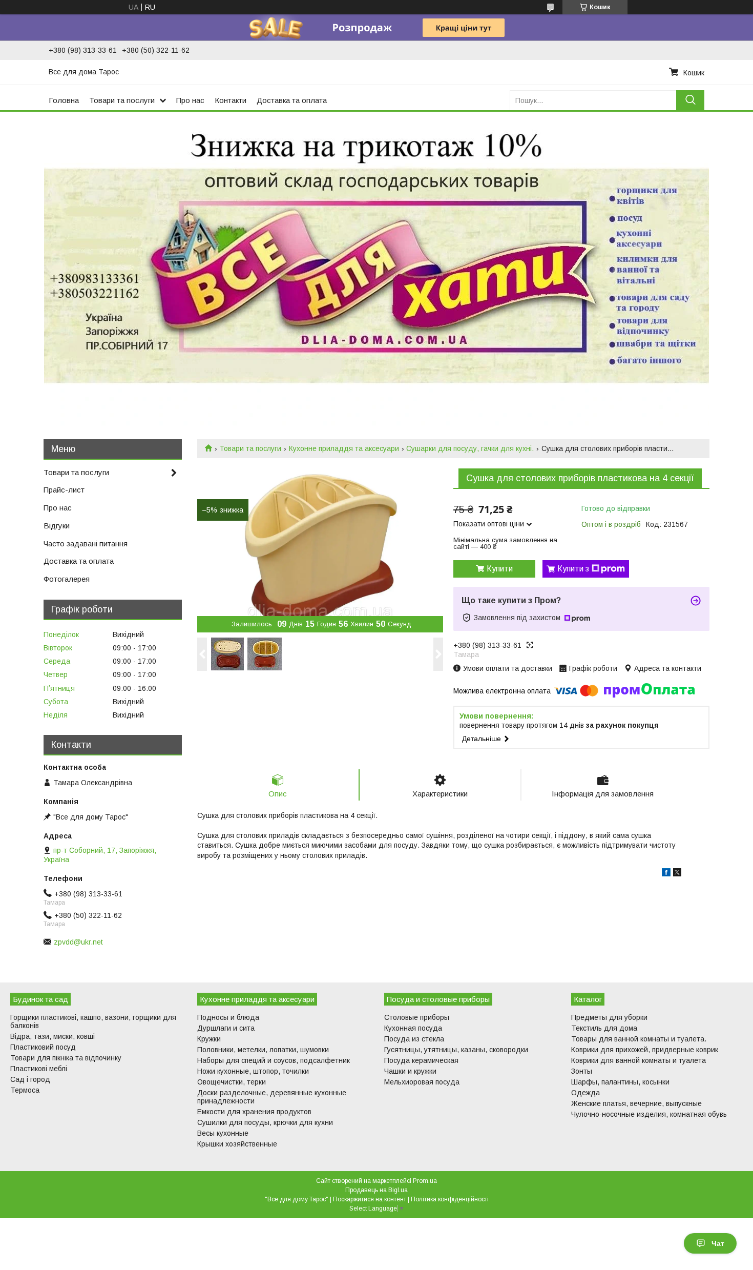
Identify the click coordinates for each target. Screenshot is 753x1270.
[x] (677, 874)
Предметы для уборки (609, 1017)
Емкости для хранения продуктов (254, 1112)
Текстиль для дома (604, 1028)
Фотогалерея (67, 579)
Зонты (581, 1071)
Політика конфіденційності (450, 1199)
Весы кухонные (222, 1133)
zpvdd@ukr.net (78, 942)
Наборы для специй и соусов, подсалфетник (273, 1060)
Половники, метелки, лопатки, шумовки (263, 1050)
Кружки (209, 1039)
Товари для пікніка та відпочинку (65, 1058)
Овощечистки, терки (231, 1082)
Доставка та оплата (292, 100)
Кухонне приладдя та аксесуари (344, 448)
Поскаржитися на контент (369, 1199)
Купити (500, 568)
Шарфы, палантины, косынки (620, 1082)
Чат (718, 1243)
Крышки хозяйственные (237, 1144)
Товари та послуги (122, 100)
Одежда (585, 1093)
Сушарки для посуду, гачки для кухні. (470, 448)
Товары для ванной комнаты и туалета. (638, 1039)
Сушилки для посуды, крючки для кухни (265, 1122)
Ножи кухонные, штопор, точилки (253, 1071)
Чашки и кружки (410, 1071)
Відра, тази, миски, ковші (52, 1036)
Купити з (573, 568)
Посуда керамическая (421, 1060)
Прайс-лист (64, 489)
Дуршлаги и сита (226, 1028)
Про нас (190, 100)
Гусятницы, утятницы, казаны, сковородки (456, 1050)
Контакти (230, 100)
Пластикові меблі (38, 1068)
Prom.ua (425, 1180)
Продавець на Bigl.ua (376, 1190)
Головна (64, 100)
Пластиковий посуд (43, 1047)
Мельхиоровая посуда (421, 1082)
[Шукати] (690, 100)
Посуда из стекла (414, 1039)
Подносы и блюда (228, 1017)
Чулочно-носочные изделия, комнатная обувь (649, 1114)
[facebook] (666, 874)
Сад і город (30, 1079)
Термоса (24, 1090)
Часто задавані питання (86, 543)
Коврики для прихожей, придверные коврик (644, 1050)
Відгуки (57, 525)
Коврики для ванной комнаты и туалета (638, 1060)
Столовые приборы (416, 1017)
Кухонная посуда (413, 1028)
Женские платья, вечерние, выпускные (636, 1103)
